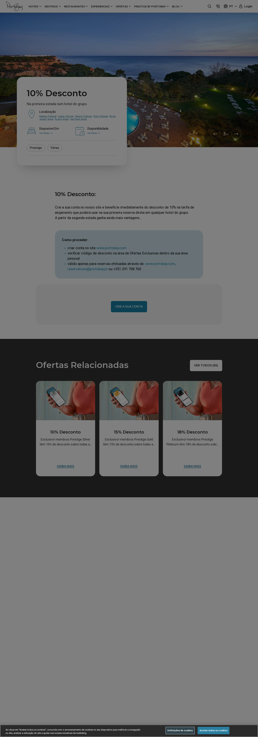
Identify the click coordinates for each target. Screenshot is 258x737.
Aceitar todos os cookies (213, 730)
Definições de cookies (180, 730)
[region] (129, 731)
